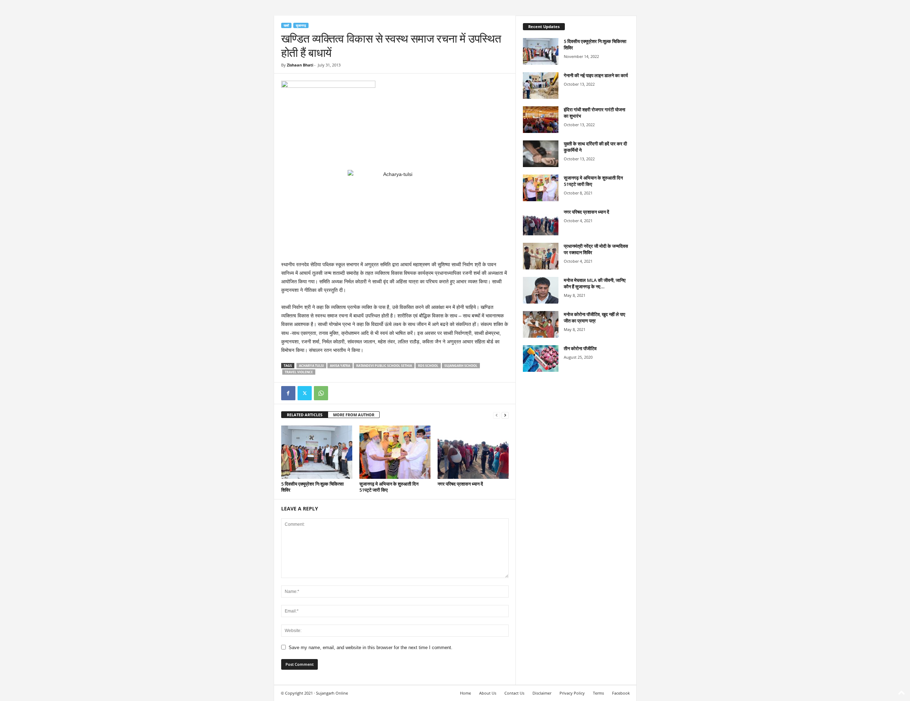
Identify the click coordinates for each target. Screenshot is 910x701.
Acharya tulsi (311, 365)
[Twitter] (305, 393)
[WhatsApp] (321, 393)
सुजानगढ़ (301, 25)
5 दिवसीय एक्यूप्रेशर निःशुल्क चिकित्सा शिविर (312, 487)
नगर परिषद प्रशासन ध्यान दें (460, 484)
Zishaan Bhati (300, 65)
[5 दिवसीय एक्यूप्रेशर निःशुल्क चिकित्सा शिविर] (316, 452)
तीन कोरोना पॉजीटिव (580, 348)
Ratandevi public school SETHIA (384, 365)
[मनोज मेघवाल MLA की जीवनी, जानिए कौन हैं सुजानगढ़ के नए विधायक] (540, 290)
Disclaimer (541, 693)
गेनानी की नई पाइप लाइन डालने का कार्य (596, 75)
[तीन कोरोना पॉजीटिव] (540, 358)
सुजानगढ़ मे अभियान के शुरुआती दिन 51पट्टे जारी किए (388, 487)
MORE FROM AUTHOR (353, 414)
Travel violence (299, 372)
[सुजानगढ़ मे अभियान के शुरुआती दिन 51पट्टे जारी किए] (394, 452)
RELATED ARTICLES (304, 414)
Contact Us (514, 693)
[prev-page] (496, 415)
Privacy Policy (572, 693)
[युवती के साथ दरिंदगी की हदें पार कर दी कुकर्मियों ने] (540, 153)
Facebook (621, 693)
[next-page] (505, 415)
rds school (428, 365)
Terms (598, 693)
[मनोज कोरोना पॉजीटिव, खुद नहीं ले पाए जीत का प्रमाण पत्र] (540, 324)
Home (465, 693)
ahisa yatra (340, 365)
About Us (487, 693)
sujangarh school (460, 365)
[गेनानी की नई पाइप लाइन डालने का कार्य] (540, 85)
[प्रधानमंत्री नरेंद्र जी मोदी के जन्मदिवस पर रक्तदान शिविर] (540, 256)
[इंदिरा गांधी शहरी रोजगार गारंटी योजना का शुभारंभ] (540, 119)
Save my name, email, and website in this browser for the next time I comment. (371, 647)
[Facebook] (288, 393)
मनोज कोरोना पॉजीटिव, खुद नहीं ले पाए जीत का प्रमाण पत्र (594, 317)
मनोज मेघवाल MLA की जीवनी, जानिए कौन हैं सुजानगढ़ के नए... (595, 283)
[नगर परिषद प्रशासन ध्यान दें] (473, 452)
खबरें (286, 25)
